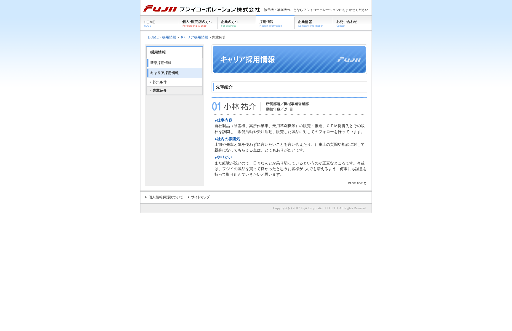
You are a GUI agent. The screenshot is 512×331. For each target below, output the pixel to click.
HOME (153, 37)
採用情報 (169, 37)
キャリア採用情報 (194, 37)
